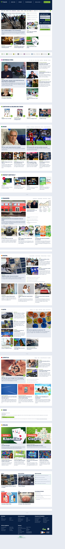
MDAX (41, 210)
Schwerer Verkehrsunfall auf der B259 (40, 497)
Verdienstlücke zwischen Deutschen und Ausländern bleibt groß (33, 217)
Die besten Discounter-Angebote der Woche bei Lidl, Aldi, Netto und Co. (43, 481)
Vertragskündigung (29, 531)
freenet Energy (3, 530)
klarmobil (10, 529)
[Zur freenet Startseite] (3, 2)
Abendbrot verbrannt (38, 492)
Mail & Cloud (37, 2)
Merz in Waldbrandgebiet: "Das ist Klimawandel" (41, 483)
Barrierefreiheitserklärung (22, 528)
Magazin (37, 309)
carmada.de (11, 530)
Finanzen (5, 198)
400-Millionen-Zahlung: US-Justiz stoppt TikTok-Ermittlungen (32, 222)
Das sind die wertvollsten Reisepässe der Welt (32, 380)
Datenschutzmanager (21, 531)
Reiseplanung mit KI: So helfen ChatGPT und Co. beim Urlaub (34, 277)
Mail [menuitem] (28, 10)
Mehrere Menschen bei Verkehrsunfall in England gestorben (42, 475)
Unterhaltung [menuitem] (14, 10)
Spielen (5, 425)
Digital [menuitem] (22, 10)
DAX (40, 208)
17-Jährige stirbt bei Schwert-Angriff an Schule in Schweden (32, 15)
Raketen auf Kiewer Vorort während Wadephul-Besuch (32, 13)
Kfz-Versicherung (37, 522)
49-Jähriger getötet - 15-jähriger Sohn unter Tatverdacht (32, 19)
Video (5, 410)
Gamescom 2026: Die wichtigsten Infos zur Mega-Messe (33, 278)
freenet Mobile (11, 528)
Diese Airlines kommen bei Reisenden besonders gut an (33, 379)
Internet (20, 2)
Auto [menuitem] (10, 10)
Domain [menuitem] (30, 10)
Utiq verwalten (20, 532)
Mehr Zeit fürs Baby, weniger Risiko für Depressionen (41, 479)
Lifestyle (5, 357)
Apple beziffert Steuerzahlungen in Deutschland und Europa (33, 220)
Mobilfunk (13, 2)
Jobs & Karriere (35, 198)
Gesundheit (49, 357)
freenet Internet (3, 529)
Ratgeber (36, 357)
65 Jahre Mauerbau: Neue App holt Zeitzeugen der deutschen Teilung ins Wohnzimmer (36, 281)
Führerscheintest (48, 309)
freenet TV (2, 528)
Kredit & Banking (40, 198)
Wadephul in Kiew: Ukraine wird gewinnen (40, 477)
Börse (2, 517)
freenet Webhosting (37, 521)
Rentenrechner (45, 521)
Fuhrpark (44, 309)
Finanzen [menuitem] (7, 10)
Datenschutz (20, 530)
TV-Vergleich (45, 522)
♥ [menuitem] (32, 10)
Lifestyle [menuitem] (18, 10)
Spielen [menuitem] (25, 10)
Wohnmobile (40, 309)
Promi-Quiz (19, 521)
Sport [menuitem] (4, 10)
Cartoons (19, 517)
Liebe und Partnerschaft (43, 357)
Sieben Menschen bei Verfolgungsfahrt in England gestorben (33, 17)
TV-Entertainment (28, 2)
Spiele (27, 517)
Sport (4, 127)
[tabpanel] (13, 24)
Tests (34, 309)
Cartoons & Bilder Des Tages (12, 106)
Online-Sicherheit (45, 517)
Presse (27, 528)
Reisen (39, 357)
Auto (4, 309)
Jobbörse (10, 517)
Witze (27, 521)
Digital (5, 255)
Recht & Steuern (45, 198)
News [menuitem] (2, 10)
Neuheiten (31, 309)
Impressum (19, 529)
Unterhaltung (7, 60)
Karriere (27, 530)
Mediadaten (28, 529)
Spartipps (49, 198)
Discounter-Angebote (38, 517)
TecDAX (41, 211)
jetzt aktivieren (5, 417)
